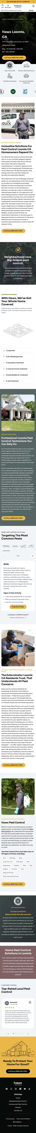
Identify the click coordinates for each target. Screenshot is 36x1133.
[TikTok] (29, 1089)
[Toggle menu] (33, 6)
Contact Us (18, 1110)
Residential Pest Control (18, 1101)
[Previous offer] (2, 1)
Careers (18, 1107)
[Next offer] (33, 1)
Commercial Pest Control (18, 1104)
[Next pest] (32, 556)
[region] (18, 1)
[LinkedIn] (20, 1089)
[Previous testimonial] (8, 1033)
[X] (11, 1089)
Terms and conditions (23, 1119)
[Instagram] (16, 1089)
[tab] (13, 1033)
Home (18, 1098)
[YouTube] (25, 1089)
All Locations (17, 1122)
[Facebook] (7, 1089)
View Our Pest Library (17, 617)
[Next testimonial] (27, 1033)
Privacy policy (10, 1119)
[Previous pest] (3, 556)
